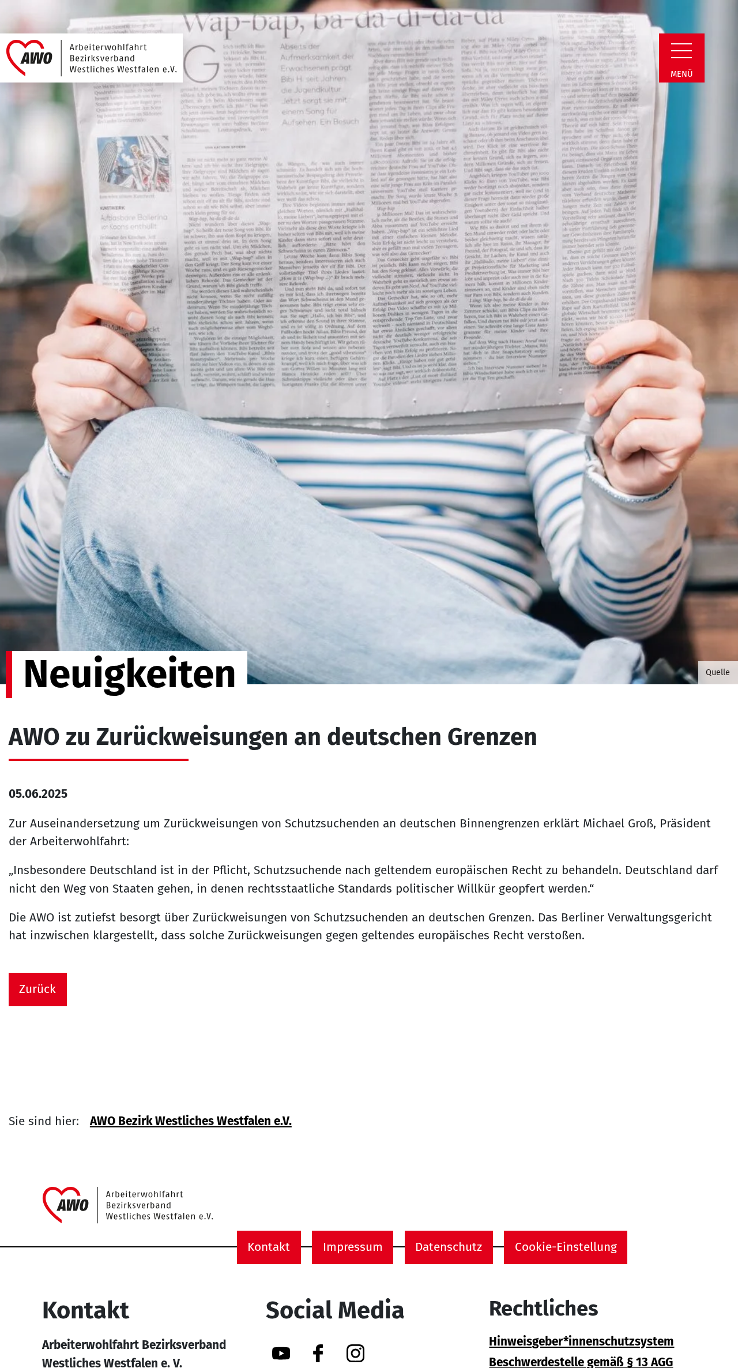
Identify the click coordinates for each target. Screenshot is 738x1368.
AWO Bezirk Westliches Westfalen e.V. (191, 1121)
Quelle (718, 672)
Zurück (37, 989)
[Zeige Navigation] (681, 50)
